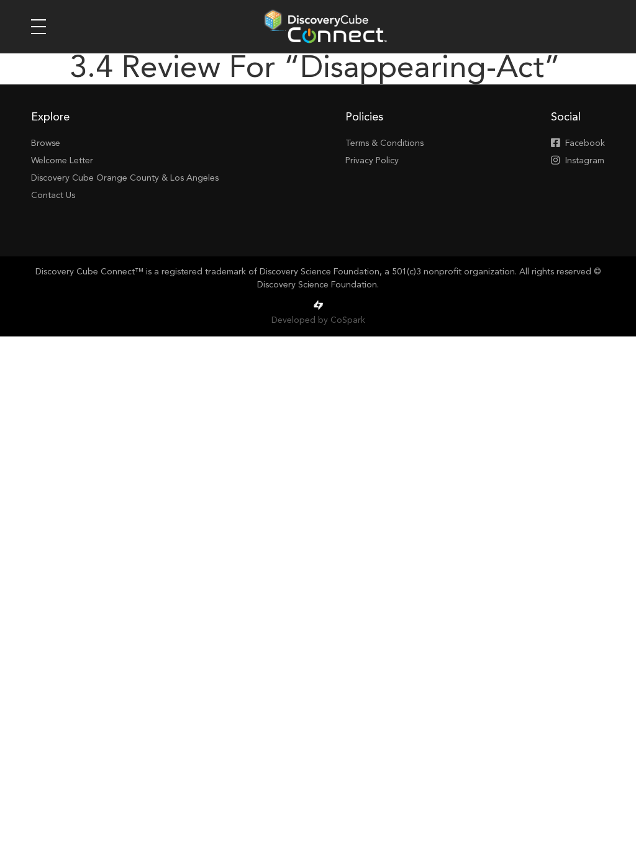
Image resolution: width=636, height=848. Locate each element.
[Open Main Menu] (38, 26)
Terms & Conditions (384, 143)
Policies (364, 117)
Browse (45, 143)
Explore (50, 117)
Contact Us (53, 195)
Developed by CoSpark (318, 320)
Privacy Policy (372, 160)
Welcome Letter (62, 160)
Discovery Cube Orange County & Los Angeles (125, 178)
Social (566, 117)
